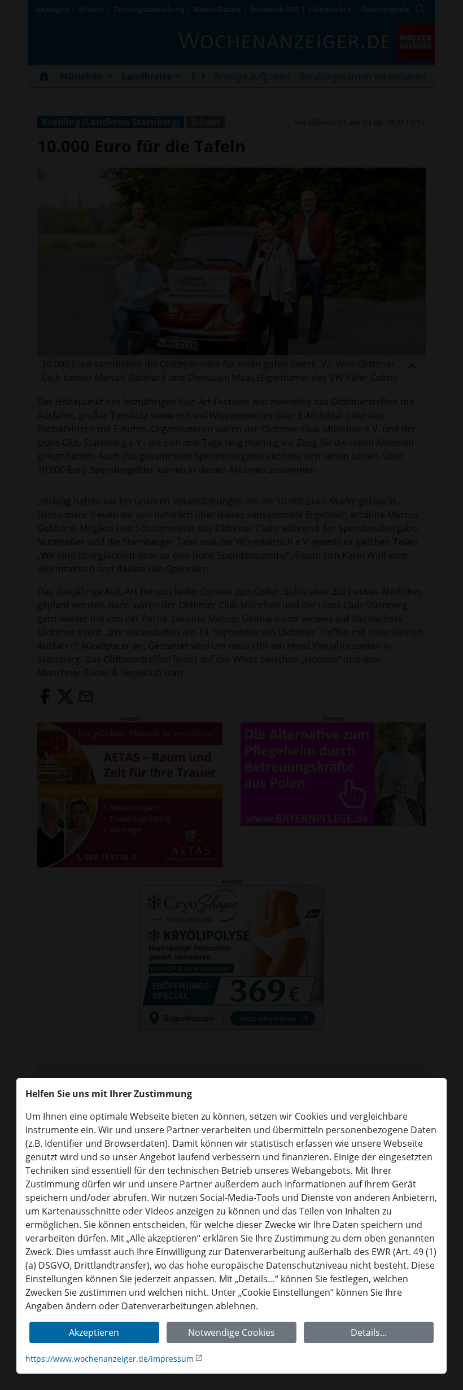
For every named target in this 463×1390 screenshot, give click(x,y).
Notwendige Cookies (231, 1332)
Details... (369, 1332)
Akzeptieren (94, 1332)
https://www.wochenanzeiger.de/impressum (109, 1358)
